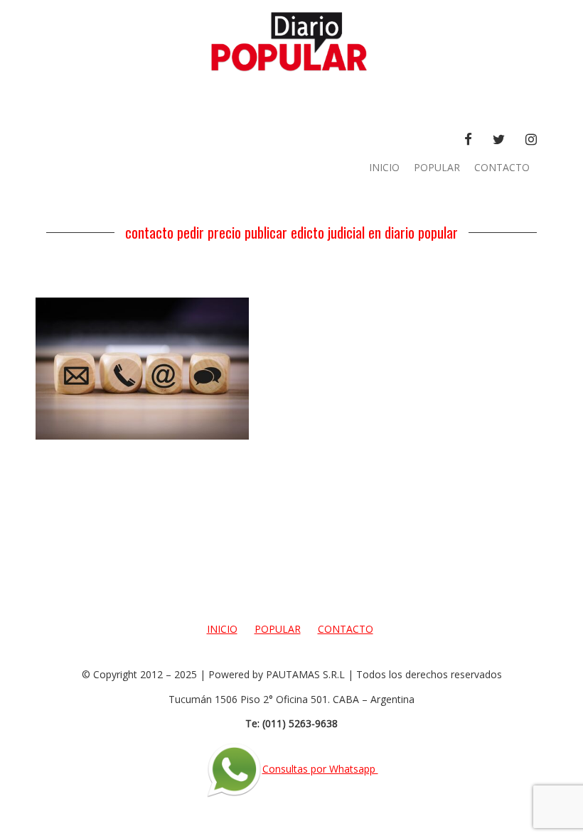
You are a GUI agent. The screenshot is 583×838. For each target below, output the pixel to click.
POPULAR (437, 167)
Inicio (384, 167)
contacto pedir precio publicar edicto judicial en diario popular (291, 232)
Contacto (502, 167)
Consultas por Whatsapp (320, 769)
